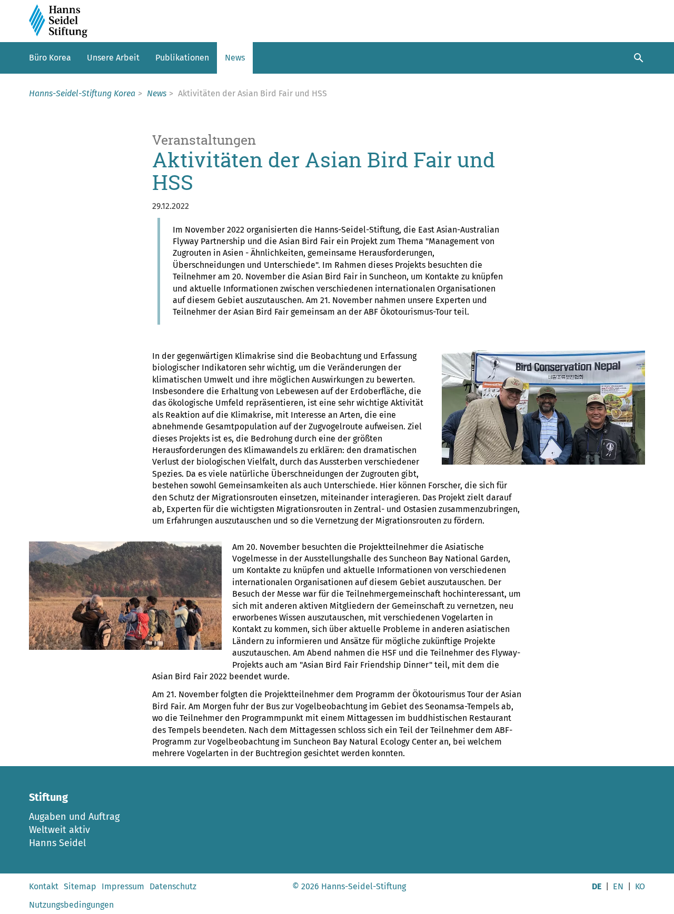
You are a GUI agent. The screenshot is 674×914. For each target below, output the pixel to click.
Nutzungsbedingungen (71, 905)
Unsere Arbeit (113, 58)
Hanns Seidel (57, 843)
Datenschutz (173, 886)
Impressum (123, 886)
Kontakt (43, 886)
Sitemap (80, 886)
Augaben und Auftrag (74, 816)
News (235, 58)
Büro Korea (50, 58)
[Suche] (639, 58)
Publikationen (182, 58)
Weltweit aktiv (59, 830)
